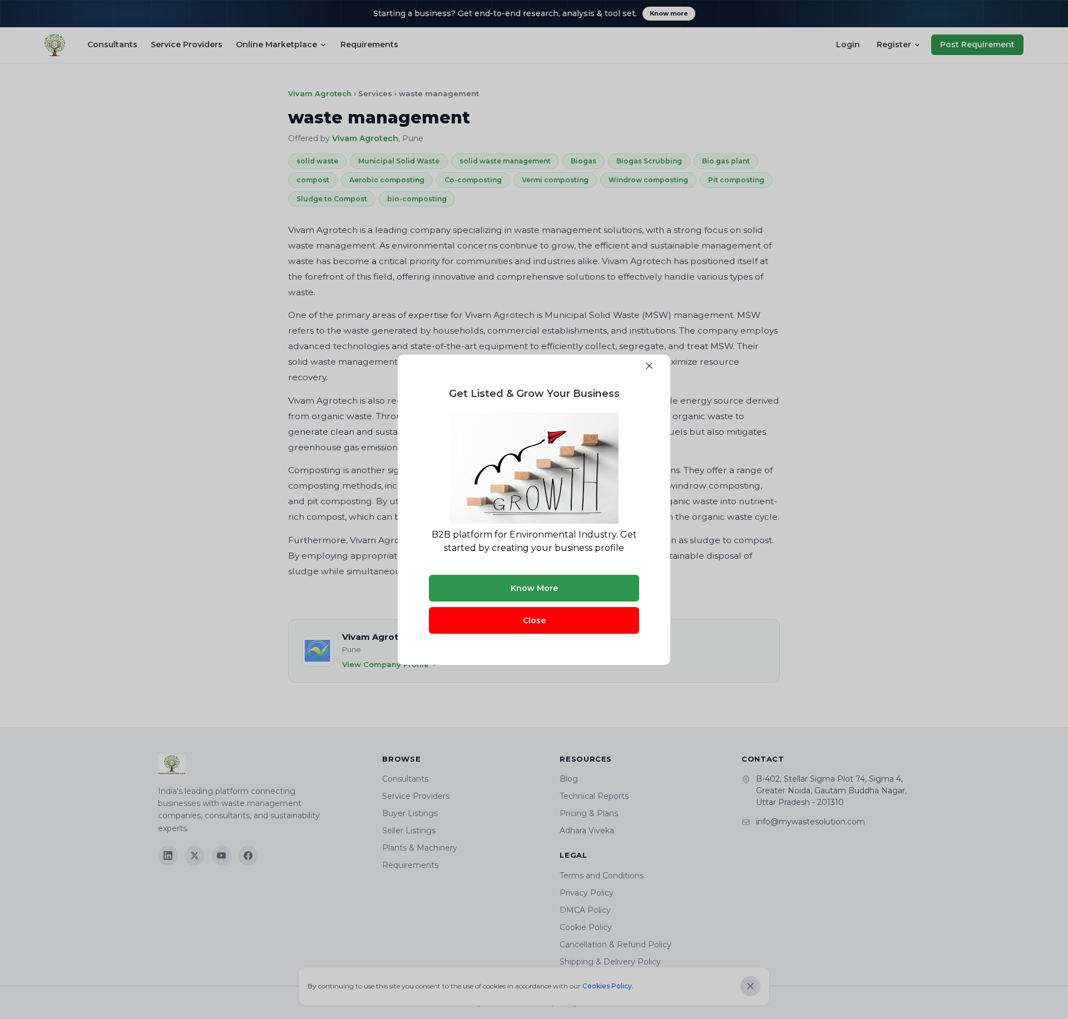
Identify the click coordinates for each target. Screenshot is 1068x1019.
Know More (534, 588)
